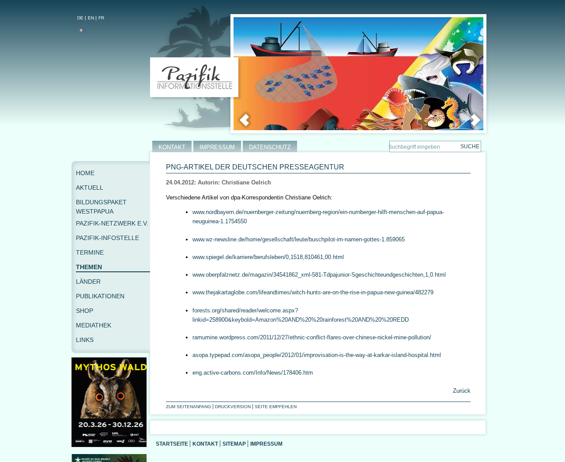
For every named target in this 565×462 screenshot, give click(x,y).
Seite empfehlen (276, 406)
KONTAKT (171, 147)
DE (80, 17)
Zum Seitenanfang (188, 406)
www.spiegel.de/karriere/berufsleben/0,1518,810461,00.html (268, 257)
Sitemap (234, 444)
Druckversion (233, 406)
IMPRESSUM (217, 147)
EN (91, 17)
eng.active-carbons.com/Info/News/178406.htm (252, 372)
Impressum (266, 444)
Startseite (172, 444)
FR (101, 17)
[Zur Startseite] (196, 79)
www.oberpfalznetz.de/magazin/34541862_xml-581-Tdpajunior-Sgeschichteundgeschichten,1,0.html (319, 274)
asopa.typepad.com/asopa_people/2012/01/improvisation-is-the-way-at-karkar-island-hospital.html (316, 355)
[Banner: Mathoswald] (111, 445)
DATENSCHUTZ (270, 147)
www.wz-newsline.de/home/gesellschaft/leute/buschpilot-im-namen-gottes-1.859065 (298, 239)
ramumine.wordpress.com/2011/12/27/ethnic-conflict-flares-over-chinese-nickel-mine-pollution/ (311, 337)
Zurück (461, 390)
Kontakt (205, 444)
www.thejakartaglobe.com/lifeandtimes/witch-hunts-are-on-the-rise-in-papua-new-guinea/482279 (312, 292)
